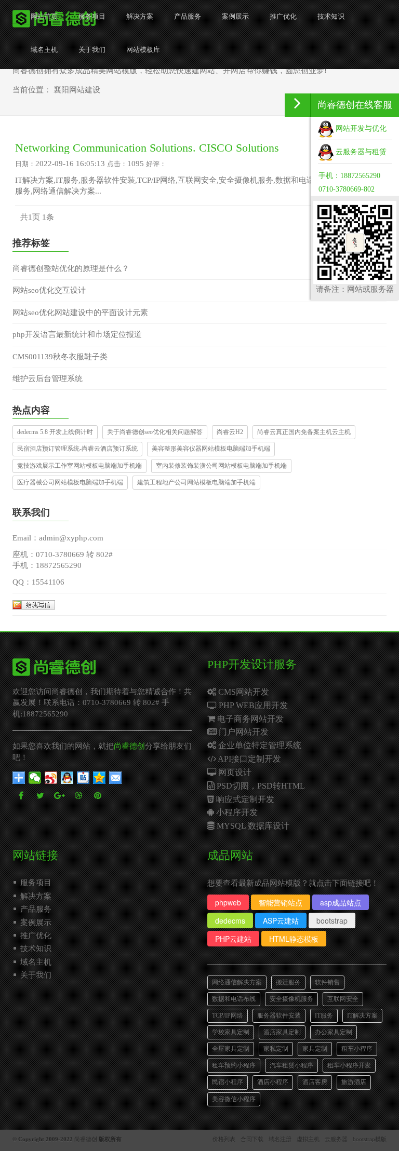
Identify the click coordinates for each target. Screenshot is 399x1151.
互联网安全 (342, 999)
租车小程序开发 (349, 1065)
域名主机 (44, 49)
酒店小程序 (272, 1082)
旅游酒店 (353, 1082)
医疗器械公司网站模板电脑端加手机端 (70, 482)
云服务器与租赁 (360, 152)
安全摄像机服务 (291, 999)
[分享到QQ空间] (99, 777)
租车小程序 (357, 1048)
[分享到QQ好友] (67, 777)
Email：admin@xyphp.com (57, 538)
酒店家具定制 (282, 1032)
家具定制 (314, 1048)
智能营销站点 (280, 902)
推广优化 (283, 16)
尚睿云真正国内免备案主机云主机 (304, 432)
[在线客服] (298, 105)
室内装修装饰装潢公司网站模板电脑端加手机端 (221, 465)
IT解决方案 (362, 1015)
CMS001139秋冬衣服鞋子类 (60, 357)
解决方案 (139, 16)
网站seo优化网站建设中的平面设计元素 (80, 312)
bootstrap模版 (370, 1139)
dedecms (230, 920)
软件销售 (327, 982)
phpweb (228, 902)
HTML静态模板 (293, 938)
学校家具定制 (230, 1032)
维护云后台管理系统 (47, 378)
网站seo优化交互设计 (49, 290)
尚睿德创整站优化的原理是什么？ (70, 268)
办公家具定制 (333, 1032)
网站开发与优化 (360, 128)
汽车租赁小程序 (291, 1065)
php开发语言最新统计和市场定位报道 (77, 334)
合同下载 (252, 1139)
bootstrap (332, 920)
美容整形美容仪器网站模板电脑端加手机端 (211, 448)
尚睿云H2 (230, 432)
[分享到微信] (35, 777)
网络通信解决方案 (237, 982)
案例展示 (235, 16)
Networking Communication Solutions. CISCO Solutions (147, 147)
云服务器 (336, 1139)
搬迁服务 (288, 982)
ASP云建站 (281, 920)
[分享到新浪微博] (51, 777)
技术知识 (330, 16)
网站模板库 (143, 49)
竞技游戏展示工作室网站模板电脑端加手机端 (79, 465)
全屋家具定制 (230, 1048)
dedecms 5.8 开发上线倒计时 (55, 432)
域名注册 (280, 1139)
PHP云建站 (233, 938)
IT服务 (324, 1015)
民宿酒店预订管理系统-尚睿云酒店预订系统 (77, 448)
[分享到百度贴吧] (83, 777)
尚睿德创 (129, 746)
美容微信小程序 (234, 1099)
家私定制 (275, 1048)
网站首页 (44, 16)
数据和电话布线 (234, 999)
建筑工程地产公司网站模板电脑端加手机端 (196, 482)
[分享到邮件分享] (115, 777)
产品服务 (187, 16)
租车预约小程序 (234, 1065)
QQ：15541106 (38, 582)
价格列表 (223, 1139)
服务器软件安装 (279, 1015)
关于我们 (91, 49)
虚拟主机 (308, 1139)
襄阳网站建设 (77, 90)
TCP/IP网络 (227, 1015)
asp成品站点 (340, 902)
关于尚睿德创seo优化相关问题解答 (155, 432)
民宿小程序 (227, 1082)
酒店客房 (314, 1082)
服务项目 (91, 16)
